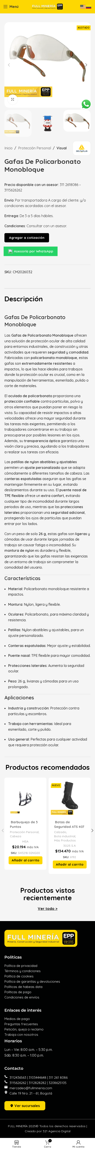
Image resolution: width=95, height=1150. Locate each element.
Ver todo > (47, 908)
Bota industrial (64, 836)
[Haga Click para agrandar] (13, 99)
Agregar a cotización (26, 238)
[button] (25, 860)
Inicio (8, 148)
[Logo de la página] (47, 6)
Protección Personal (34, 148)
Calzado (60, 832)
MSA (25, 841)
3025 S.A (69, 845)
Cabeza (15, 836)
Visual (62, 148)
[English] (83, 6)
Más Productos (65, 840)
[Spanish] (89, 6)
